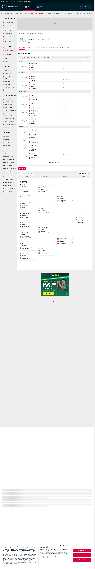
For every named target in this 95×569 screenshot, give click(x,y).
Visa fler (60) (6, 127)
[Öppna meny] (90, 7)
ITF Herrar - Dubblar (36, 33)
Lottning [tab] (22, 168)
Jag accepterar (82, 550)
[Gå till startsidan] (11, 6)
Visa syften (82, 559)
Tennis (23, 33)
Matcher (52, 47)
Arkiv (67, 47)
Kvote (29, 47)
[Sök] (81, 7)
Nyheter (36, 47)
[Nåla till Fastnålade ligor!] (48, 39)
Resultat (44, 47)
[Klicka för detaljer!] (54, 66)
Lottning (60, 47)
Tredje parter (17, 563)
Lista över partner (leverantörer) (48, 557)
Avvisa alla (82, 555)
